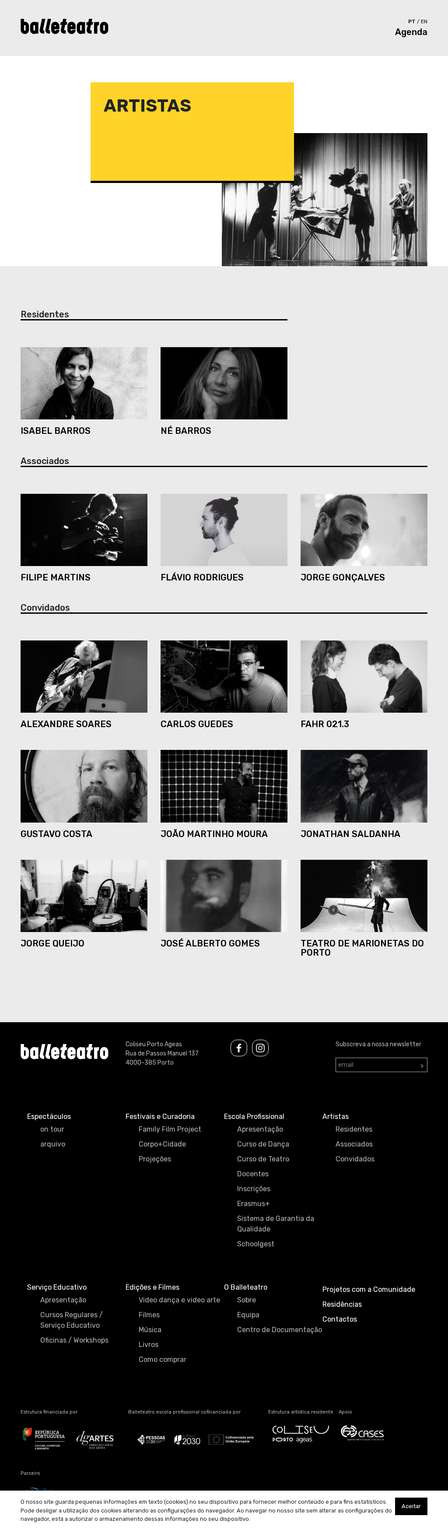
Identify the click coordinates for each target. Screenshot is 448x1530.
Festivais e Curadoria (160, 1116)
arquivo (52, 1144)
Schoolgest (255, 1244)
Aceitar (411, 1506)
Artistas (335, 1116)
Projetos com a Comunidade (368, 1289)
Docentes (253, 1174)
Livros (148, 1344)
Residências (342, 1304)
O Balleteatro (245, 1287)
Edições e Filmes (152, 1287)
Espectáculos (49, 1116)
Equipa (248, 1315)
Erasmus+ (253, 1203)
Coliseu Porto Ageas (154, 1044)
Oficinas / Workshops (74, 1340)
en (424, 21)
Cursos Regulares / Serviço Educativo (71, 1320)
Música (150, 1330)
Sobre (246, 1300)
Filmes (149, 1315)
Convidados (355, 1159)
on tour (52, 1129)
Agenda (411, 32)
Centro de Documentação (279, 1330)
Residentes (354, 1129)
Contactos (339, 1319)
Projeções (155, 1159)
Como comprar (162, 1359)
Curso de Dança (263, 1144)
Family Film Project (170, 1129)
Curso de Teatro (263, 1159)
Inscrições (253, 1189)
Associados (354, 1144)
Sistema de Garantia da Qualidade (275, 1223)
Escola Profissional (254, 1116)
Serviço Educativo (57, 1287)
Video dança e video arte (179, 1300)
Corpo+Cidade (162, 1144)
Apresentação (260, 1129)
